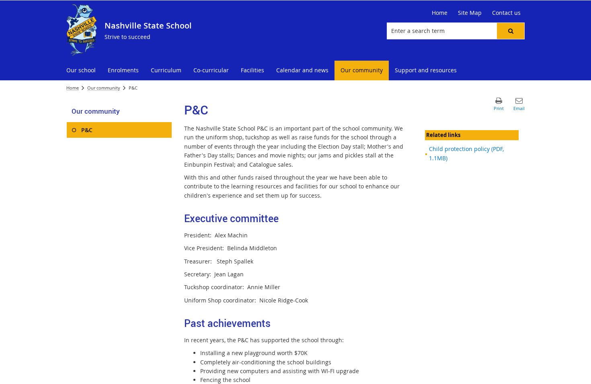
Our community (103, 88)
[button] (510, 31)
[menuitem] (81, 70)
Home (72, 88)
